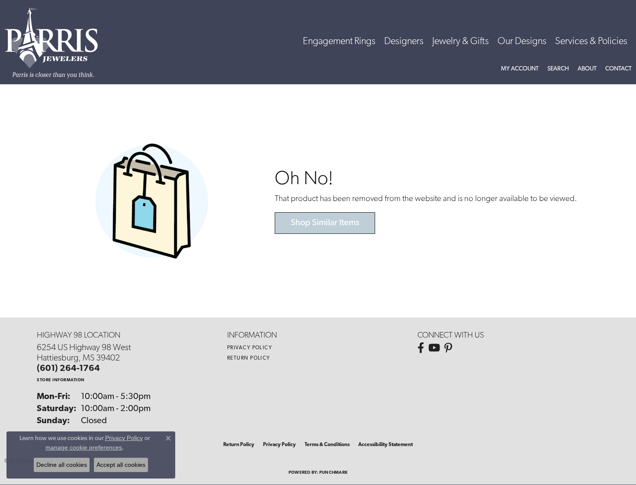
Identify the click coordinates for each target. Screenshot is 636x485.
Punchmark (333, 472)
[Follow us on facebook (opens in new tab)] (421, 348)
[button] (520, 69)
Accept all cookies (120, 464)
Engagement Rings (339, 42)
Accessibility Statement (385, 444)
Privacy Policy (249, 348)
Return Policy (248, 358)
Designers (404, 42)
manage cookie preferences (83, 447)
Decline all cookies (61, 464)
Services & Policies (591, 42)
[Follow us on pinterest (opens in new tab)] (448, 348)
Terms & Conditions (327, 444)
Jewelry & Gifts (460, 42)
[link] (618, 69)
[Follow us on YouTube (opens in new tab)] (434, 348)
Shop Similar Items (325, 223)
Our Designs (522, 42)
